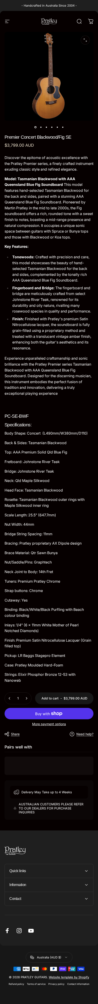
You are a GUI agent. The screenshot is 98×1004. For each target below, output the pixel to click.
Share (15, 734)
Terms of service (36, 984)
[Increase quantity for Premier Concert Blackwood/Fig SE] (26, 698)
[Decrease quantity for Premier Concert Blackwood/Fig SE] (9, 698)
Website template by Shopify (69, 977)
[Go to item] (35, 127)
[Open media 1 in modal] (85, 40)
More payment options (49, 724)
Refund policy (16, 984)
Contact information (78, 984)
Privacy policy (56, 984)
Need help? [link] (84, 734)
